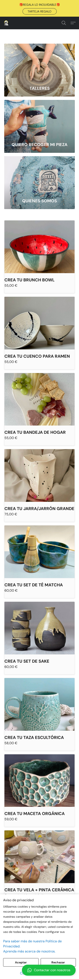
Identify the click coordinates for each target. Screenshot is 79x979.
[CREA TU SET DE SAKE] (39, 628)
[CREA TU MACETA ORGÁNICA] (39, 780)
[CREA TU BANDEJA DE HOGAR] (39, 399)
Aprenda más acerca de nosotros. (29, 951)
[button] (40, 11)
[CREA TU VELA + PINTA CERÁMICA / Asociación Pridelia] (39, 856)
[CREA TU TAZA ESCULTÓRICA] (39, 704)
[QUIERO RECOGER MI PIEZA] (39, 119)
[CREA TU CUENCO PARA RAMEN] (39, 323)
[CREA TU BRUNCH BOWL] (39, 246)
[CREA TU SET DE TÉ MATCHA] (39, 551)
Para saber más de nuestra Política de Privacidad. (32, 943)
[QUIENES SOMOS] (39, 175)
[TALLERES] (39, 62)
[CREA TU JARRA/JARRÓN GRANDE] (39, 475)
